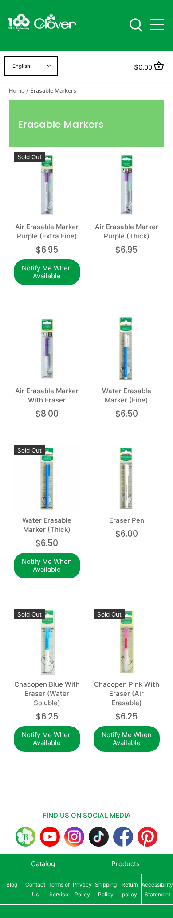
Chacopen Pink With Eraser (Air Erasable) (126, 693)
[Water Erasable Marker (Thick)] (47, 478)
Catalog (43, 863)
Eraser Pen (126, 520)
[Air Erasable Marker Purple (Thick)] (127, 185)
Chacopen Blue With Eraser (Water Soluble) (47, 693)
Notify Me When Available (47, 272)
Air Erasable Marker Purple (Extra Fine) (47, 231)
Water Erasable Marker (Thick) (46, 525)
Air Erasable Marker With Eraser (47, 395)
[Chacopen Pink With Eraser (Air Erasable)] (127, 642)
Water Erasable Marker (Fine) (126, 395)
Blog (11, 884)
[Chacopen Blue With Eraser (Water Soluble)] (47, 642)
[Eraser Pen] (127, 478)
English (21, 66)
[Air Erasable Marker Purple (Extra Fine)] (47, 185)
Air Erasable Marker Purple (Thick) (126, 231)
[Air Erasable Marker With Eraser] (47, 349)
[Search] (135, 24)
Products (125, 863)
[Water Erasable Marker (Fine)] (127, 349)
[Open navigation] (157, 24)
